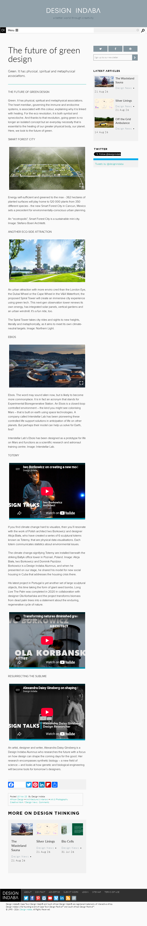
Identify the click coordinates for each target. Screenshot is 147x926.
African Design (17, 799)
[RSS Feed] (68, 898)
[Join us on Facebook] (115, 49)
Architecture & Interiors (37, 799)
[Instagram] (44, 898)
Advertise (54, 891)
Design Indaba (26, 909)
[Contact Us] (74, 898)
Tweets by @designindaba (109, 164)
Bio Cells (67, 841)
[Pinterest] (35, 784)
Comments (44, 802)
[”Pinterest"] (130, 49)
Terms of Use (112, 891)
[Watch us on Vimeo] (56, 898)
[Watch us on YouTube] (50, 898)
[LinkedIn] (42, 784)
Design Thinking (57, 813)
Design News (31, 802)
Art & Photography (59, 799)
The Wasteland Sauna (18, 845)
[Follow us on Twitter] (100, 49)
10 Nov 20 (22, 796)
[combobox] (116, 30)
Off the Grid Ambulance (123, 121)
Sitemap (96, 891)
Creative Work (16, 802)
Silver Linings (45, 841)
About (28, 891)
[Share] (55, 784)
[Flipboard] (48, 784)
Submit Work (71, 891)
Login (85, 891)
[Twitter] (29, 784)
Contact (40, 891)
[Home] (73, 12)
